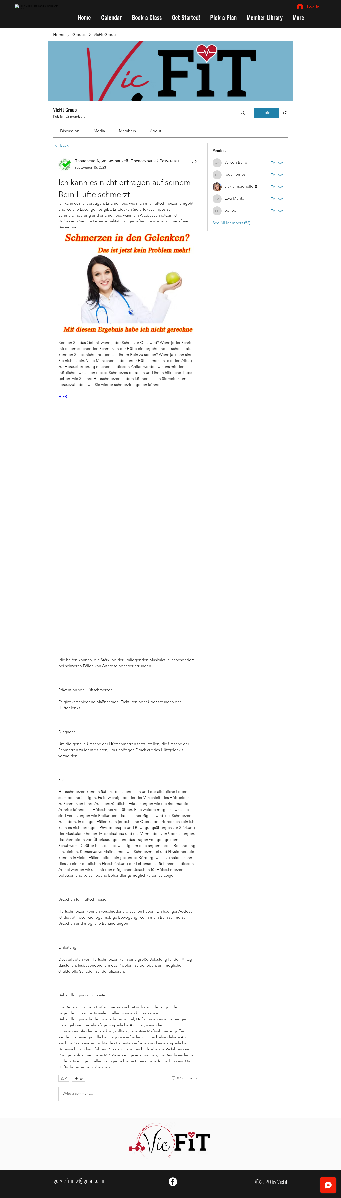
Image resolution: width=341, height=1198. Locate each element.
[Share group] (285, 112)
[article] (127, 630)
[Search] (243, 113)
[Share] (194, 161)
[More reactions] (78, 1078)
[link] (69, 130)
